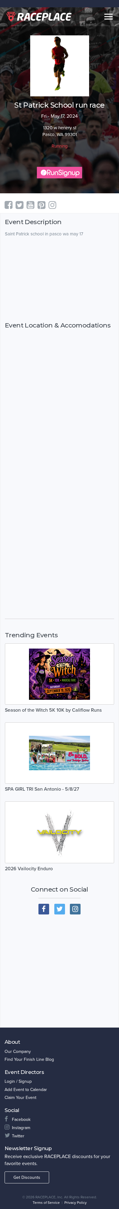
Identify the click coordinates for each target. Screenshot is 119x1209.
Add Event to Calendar (26, 1089)
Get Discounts (26, 1177)
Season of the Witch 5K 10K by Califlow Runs (53, 710)
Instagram (21, 1127)
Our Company (18, 1051)
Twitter (18, 1136)
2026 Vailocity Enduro (29, 869)
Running (60, 146)
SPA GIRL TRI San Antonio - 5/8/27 (42, 789)
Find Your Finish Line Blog (29, 1059)
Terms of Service (46, 1202)
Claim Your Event (20, 1097)
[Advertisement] (59, 279)
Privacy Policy (75, 1202)
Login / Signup (18, 1081)
